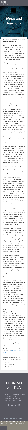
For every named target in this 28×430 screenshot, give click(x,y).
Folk (14, 359)
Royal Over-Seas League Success (13, 366)
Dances (11, 359)
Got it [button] (3, 428)
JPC (12, 350)
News (6, 357)
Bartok (7, 359)
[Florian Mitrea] (5, 3)
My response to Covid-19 (11, 396)
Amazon (16, 350)
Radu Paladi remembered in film (13, 400)
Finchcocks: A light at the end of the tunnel (15, 394)
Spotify (5, 352)
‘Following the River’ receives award (13, 398)
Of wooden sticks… (9, 364)
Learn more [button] (22, 423)
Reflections (17, 357)
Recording (11, 357)
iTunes (19, 350)
